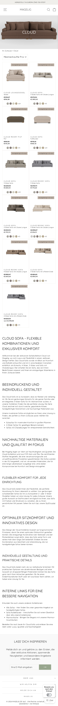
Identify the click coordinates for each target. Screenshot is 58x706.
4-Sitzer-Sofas (12, 425)
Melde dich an (28, 690)
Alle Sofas (10, 607)
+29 (19, 104)
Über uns (28, 678)
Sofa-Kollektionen (13, 612)
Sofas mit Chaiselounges (16, 427)
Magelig (28, 696)
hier (37, 503)
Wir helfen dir (28, 684)
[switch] (49, 694)
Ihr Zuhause (7, 51)
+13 (46, 104)
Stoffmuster (51, 503)
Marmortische (12, 617)
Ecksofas (10, 422)
